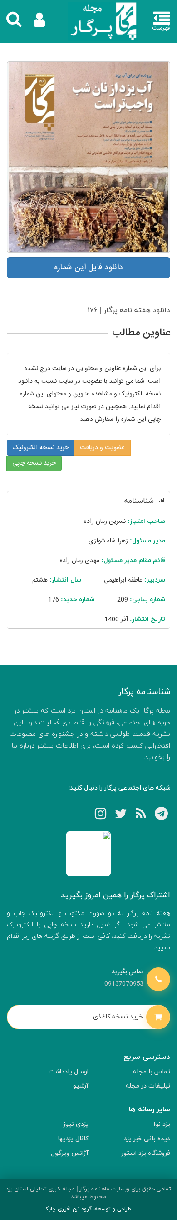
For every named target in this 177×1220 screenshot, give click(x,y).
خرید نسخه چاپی (34, 463)
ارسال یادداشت (68, 1072)
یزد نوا (162, 1124)
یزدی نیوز (75, 1124)
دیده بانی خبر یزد (147, 1138)
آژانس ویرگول (69, 1153)
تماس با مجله (151, 1072)
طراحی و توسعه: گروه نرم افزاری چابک (87, 1209)
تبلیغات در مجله (148, 1086)
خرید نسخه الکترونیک (41, 447)
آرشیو (80, 1086)
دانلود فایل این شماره (88, 267)
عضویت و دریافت (102, 447)
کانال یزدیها (73, 1138)
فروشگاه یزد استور (145, 1153)
